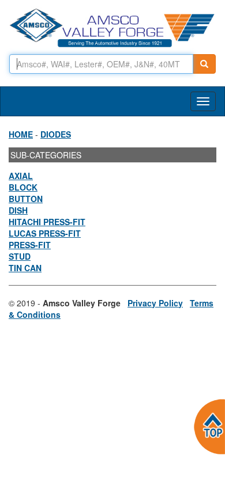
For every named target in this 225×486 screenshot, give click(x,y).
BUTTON (26, 198)
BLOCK (23, 187)
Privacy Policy (155, 303)
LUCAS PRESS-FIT (45, 233)
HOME (21, 134)
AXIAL (21, 175)
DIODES (55, 134)
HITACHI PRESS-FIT (47, 221)
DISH (18, 210)
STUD (20, 256)
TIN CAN (25, 268)
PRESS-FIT (30, 244)
